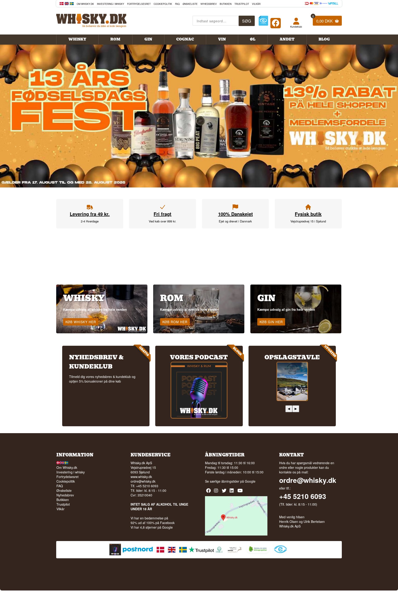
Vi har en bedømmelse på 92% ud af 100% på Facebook (153, 520)
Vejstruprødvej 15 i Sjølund (308, 221)
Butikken (225, 4)
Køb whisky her (80, 322)
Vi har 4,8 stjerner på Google (152, 527)
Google (250, 481)
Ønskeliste (190, 4)
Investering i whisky (110, 4)
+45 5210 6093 (302, 496)
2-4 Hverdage (90, 221)
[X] (225, 492)
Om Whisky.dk (85, 4)
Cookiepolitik (163, 4)
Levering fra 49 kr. (90, 213)
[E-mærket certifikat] (263, 21)
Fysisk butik (308, 213)
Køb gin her (271, 322)
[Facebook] (275, 22)
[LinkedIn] (232, 492)
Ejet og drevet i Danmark (235, 221)
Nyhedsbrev (209, 4)
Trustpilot (241, 4)
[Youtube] (240, 492)
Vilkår (256, 4)
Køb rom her (174, 322)
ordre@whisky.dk (143, 481)
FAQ (177, 4)
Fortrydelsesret (139, 4)
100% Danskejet (235, 213)
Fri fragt (162, 213)
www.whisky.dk (141, 476)
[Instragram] (217, 492)
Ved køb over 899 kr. (162, 221)
